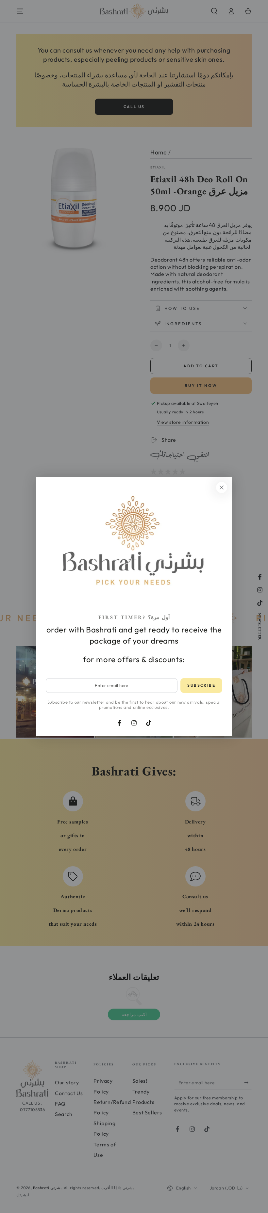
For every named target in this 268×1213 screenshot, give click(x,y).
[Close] (221, 487)
